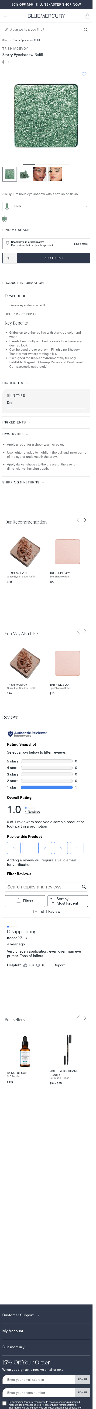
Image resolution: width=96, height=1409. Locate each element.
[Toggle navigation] (5, 16)
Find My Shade (16, 230)
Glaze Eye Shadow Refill (21, 576)
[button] (87, 15)
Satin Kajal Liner (59, 1078)
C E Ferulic (13, 1076)
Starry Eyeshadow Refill (26, 40)
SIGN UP (83, 1379)
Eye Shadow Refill (60, 576)
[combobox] (46, 206)
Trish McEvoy (15, 48)
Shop (5, 40)
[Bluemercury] (46, 16)
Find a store (81, 243)
